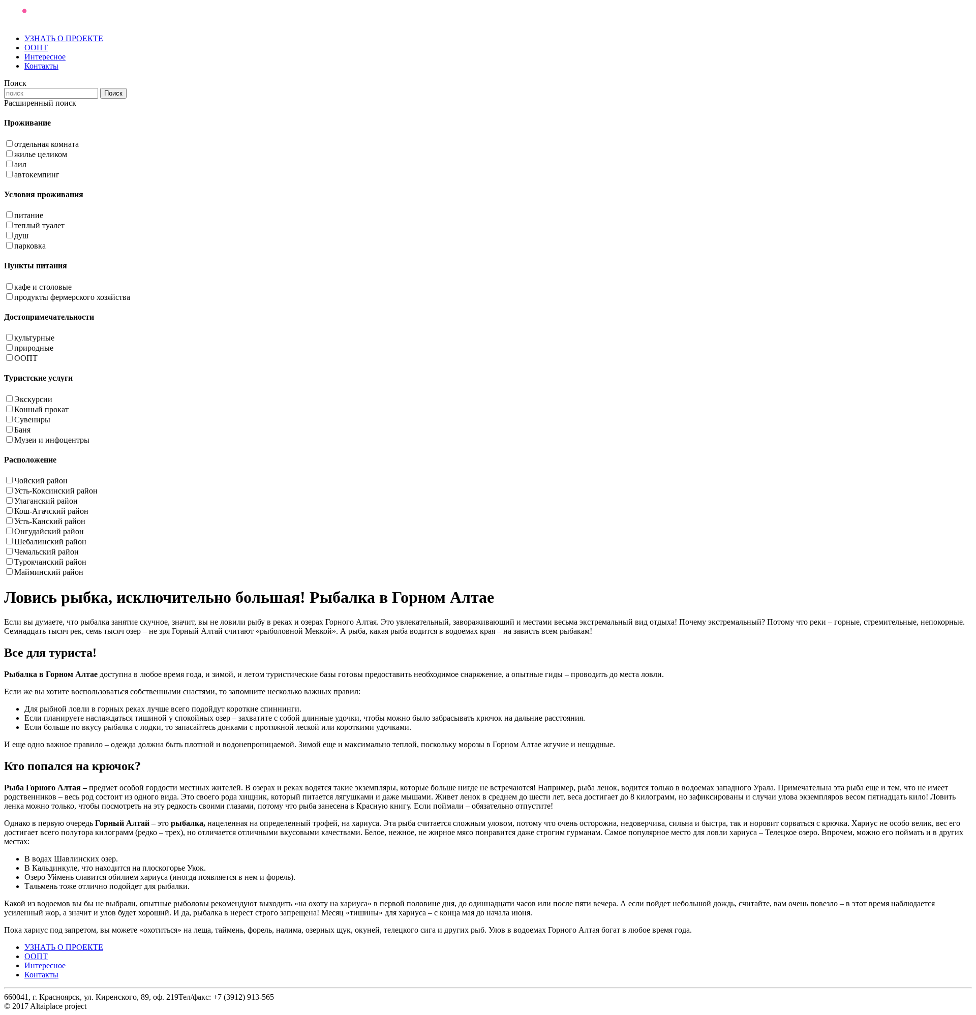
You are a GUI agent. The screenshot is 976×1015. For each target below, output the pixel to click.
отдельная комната (46, 144)
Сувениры (32, 419)
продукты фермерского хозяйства (72, 297)
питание (28, 215)
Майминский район (48, 572)
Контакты (41, 65)
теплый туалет (39, 225)
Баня (22, 429)
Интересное (45, 56)
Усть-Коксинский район (56, 490)
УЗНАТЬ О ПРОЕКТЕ (63, 38)
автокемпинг (36, 174)
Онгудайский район (49, 531)
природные (33, 348)
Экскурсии (33, 399)
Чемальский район (46, 551)
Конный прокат (41, 409)
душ (21, 235)
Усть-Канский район (49, 521)
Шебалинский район (50, 541)
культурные (34, 337)
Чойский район (41, 480)
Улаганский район (46, 501)
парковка (30, 245)
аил (20, 164)
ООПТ (36, 47)
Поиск (113, 93)
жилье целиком (40, 154)
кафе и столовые (43, 287)
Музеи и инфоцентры (51, 440)
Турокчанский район (50, 562)
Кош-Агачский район (51, 511)
